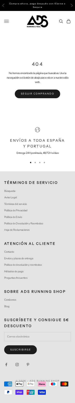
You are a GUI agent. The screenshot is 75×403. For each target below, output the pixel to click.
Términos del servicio (15, 204)
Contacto (9, 252)
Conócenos (10, 300)
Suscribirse (20, 349)
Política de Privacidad (16, 210)
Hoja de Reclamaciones (16, 230)
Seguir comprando (37, 93)
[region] (37, 141)
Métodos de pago (13, 271)
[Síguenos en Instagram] (17, 364)
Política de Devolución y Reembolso (23, 223)
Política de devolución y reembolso (23, 265)
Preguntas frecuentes (15, 278)
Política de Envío (13, 217)
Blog (6, 306)
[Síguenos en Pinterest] (28, 364)
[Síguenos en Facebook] (6, 364)
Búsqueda (9, 191)
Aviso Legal (10, 197)
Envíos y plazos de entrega (18, 258)
